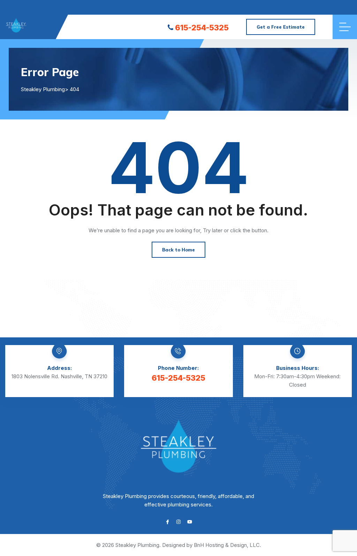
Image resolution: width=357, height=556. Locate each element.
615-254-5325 (202, 27)
